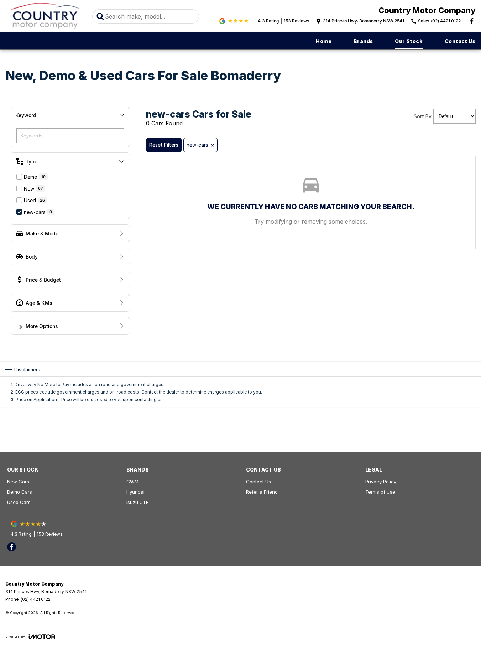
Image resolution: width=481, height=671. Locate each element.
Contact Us (460, 41)
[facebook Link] (472, 21)
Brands (363, 41)
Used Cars (19, 502)
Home (323, 41)
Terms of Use (380, 492)
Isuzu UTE (137, 502)
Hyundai (135, 492)
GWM (132, 481)
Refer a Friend (262, 492)
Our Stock (409, 41)
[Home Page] (45, 16)
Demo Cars (19, 492)
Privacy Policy (380, 481)
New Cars (18, 481)
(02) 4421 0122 (36, 599)
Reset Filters (163, 145)
